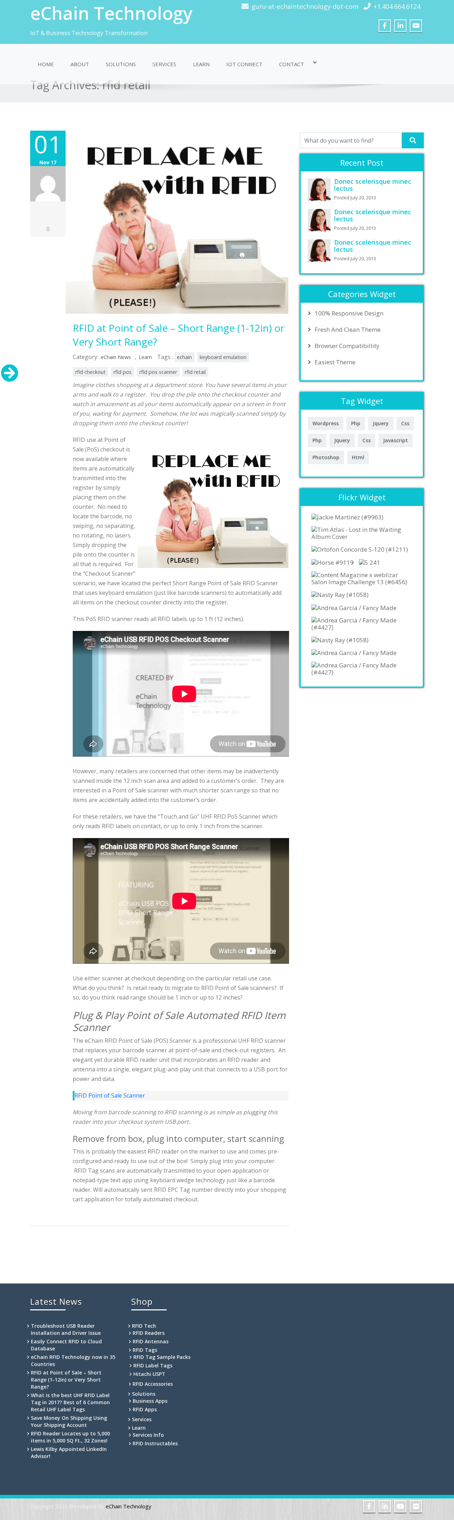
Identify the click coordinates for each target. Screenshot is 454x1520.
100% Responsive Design (349, 313)
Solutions (121, 64)
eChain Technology (111, 13)
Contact (291, 64)
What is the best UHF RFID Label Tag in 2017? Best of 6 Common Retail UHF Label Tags (70, 1402)
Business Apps (150, 1400)
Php (355, 423)
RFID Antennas (150, 1341)
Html (358, 457)
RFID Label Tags (152, 1365)
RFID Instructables (155, 1443)
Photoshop (325, 457)
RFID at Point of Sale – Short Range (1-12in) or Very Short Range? (66, 1379)
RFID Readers (149, 1333)
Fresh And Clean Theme (348, 329)
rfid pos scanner (158, 372)
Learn (201, 64)
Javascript (395, 440)
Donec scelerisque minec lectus (372, 185)
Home (46, 64)
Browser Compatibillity (347, 345)
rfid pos (123, 372)
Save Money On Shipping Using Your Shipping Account (69, 1421)
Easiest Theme (335, 362)
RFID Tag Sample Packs (161, 1357)
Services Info (148, 1434)
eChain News (116, 357)
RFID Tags (145, 1350)
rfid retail (195, 372)
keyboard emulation (223, 357)
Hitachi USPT (149, 1374)
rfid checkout (90, 372)
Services (164, 64)
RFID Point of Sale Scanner (109, 1095)
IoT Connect (244, 64)
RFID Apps (145, 1409)
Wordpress (325, 423)
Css (405, 423)
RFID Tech (144, 1325)
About (80, 64)
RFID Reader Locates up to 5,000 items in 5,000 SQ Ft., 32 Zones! (70, 1437)
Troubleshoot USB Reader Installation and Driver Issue (66, 1329)
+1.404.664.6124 (396, 6)
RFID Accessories (153, 1383)
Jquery (381, 423)
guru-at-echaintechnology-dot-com (305, 6)
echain (184, 357)
